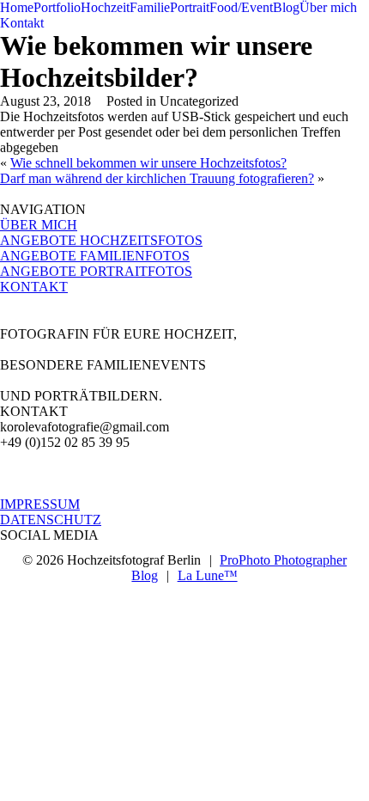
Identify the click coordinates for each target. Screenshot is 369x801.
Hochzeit (105, 7)
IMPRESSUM (40, 504)
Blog (286, 7)
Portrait (189, 7)
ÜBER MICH (38, 224)
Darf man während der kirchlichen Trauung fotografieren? (157, 178)
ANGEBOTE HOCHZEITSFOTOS (101, 240)
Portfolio (57, 7)
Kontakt (22, 22)
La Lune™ (208, 575)
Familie (150, 7)
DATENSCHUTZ (50, 519)
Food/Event (241, 7)
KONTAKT (34, 286)
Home (16, 7)
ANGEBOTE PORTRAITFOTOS (96, 271)
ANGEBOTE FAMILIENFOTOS (95, 255)
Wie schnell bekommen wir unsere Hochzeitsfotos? (148, 163)
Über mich (328, 7)
